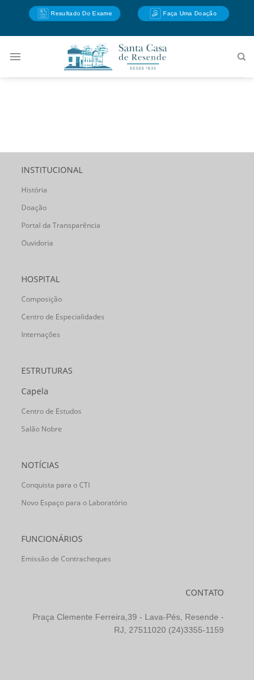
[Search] (241, 56)
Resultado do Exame (80, 13)
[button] (15, 56)
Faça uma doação (189, 13)
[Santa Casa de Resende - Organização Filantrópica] (115, 56)
